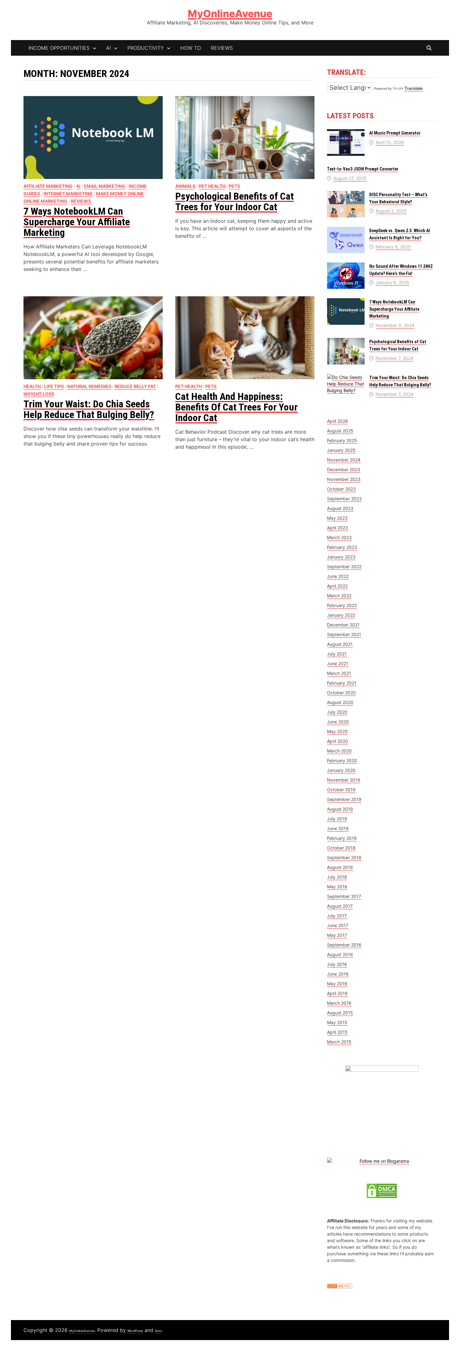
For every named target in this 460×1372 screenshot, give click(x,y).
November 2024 (343, 459)
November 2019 (343, 780)
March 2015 (339, 1041)
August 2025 (340, 430)
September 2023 (344, 498)
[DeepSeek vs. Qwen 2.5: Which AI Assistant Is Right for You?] (346, 230)
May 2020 (337, 731)
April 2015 (337, 1032)
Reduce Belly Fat (135, 386)
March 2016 (339, 1003)
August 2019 (340, 809)
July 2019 (337, 818)
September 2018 (344, 857)
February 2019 (342, 838)
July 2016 (337, 964)
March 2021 (339, 673)
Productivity (145, 48)
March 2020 (339, 750)
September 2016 (344, 944)
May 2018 (337, 886)
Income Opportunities (58, 48)
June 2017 (337, 925)
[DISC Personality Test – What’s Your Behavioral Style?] (346, 194)
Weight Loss (38, 393)
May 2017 (337, 935)
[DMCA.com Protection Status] (381, 1190)
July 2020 (337, 712)
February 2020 (342, 760)
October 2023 (341, 489)
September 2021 (344, 634)
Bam (158, 1331)
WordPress (135, 1331)
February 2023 (342, 547)
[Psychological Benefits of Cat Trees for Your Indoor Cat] (346, 341)
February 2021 (341, 683)
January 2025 (341, 450)
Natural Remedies (89, 386)
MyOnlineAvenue (230, 14)
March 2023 (339, 537)
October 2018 (341, 847)
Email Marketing (104, 186)
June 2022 (338, 576)
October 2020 (341, 692)
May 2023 (337, 518)
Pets (234, 186)
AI (108, 48)
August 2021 (340, 644)
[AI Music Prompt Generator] (346, 132)
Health (32, 386)
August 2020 (340, 702)
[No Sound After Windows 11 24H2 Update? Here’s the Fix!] (346, 265)
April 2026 (337, 421)
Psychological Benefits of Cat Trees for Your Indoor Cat (234, 201)
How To (190, 48)
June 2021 (337, 663)
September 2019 (344, 799)
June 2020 (338, 721)
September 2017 (344, 896)
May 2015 (337, 1022)
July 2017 (337, 915)
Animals (185, 186)
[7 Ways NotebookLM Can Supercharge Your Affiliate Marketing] (346, 301)
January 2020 (341, 770)
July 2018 (337, 877)
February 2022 (342, 605)
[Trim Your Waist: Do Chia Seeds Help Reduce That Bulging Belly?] (346, 377)
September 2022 (344, 566)
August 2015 (340, 1012)
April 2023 (337, 527)
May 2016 (337, 983)
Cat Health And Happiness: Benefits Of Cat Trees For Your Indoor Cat (236, 407)
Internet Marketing (68, 193)
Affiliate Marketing (48, 186)
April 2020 (337, 741)
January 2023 (341, 556)
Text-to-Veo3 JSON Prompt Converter (362, 168)
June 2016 (338, 974)
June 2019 (338, 828)
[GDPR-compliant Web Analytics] (339, 1285)
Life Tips (54, 386)
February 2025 (342, 440)
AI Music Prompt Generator (395, 132)
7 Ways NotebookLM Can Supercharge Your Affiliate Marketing (76, 221)
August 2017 (340, 906)
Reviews (222, 48)
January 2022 (341, 615)
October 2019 (341, 789)
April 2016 (337, 993)
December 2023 (343, 469)
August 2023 (340, 508)
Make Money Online (120, 193)
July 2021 (337, 653)
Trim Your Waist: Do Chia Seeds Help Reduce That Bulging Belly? (88, 409)
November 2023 (343, 479)
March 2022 (339, 595)
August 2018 (340, 867)
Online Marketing (45, 201)
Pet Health (212, 186)
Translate (413, 88)
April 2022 (337, 586)
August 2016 (340, 954)
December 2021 (343, 624)
